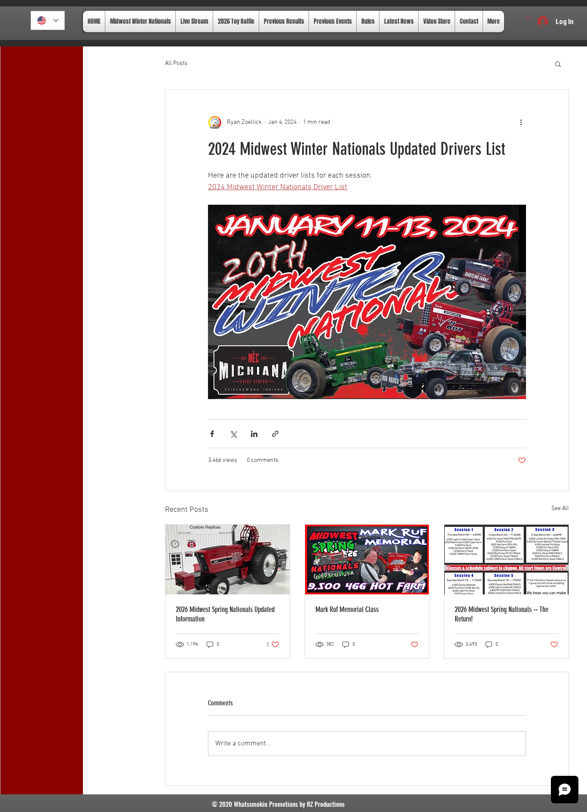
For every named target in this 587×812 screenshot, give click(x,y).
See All (560, 508)
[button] (528, 18)
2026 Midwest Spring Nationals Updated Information (225, 614)
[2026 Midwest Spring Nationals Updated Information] (227, 559)
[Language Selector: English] (48, 20)
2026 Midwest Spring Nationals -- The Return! (501, 614)
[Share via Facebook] (212, 434)
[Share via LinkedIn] (254, 434)
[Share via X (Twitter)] (233, 434)
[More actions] (521, 122)
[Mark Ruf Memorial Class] (367, 559)
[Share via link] (275, 434)
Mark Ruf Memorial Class (347, 609)
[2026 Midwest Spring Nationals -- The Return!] (506, 559)
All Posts (176, 63)
